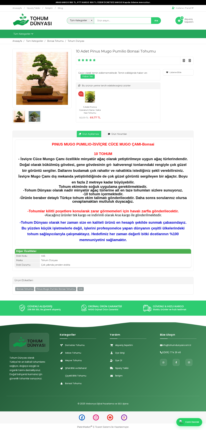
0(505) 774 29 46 (171, 352)
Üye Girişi (120, 352)
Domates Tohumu (75, 345)
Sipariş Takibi (121, 368)
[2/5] (81, 60)
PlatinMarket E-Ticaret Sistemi (94, 427)
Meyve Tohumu (73, 360)
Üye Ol (118, 360)
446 (80, 289)
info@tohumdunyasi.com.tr (176, 345)
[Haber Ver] (88, 76)
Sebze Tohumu (73, 352)
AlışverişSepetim (188, 20)
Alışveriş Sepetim (124, 345)
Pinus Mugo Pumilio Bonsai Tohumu (55, 289)
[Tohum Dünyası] (32, 27)
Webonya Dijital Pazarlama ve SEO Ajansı (107, 403)
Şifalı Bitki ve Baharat (76, 368)
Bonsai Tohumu (24, 289)
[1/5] (79, 60)
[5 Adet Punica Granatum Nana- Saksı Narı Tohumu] (90, 97)
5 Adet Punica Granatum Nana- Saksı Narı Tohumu (90, 110)
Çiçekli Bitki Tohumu (75, 375)
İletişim (119, 375)
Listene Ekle (175, 72)
